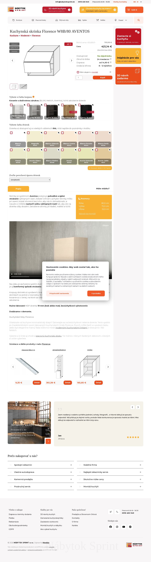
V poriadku (96, 293)
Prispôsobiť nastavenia (59, 293)
